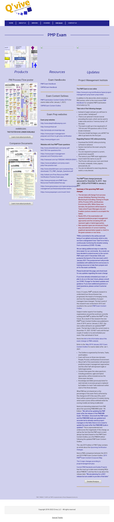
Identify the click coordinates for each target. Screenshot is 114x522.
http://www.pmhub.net (49, 127)
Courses (47, 23)
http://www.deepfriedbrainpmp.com (53, 123)
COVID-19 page (84, 281)
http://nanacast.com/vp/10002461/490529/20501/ (59, 159)
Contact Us (72, 23)
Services (35, 23)
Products (21, 72)
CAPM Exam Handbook (49, 87)
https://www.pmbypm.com (50, 139)
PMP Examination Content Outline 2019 (54, 100)
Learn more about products (21, 137)
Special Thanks (57, 518)
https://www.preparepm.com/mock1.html (55, 192)
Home (11, 23)
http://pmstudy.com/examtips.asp (53, 130)
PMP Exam (59, 23)
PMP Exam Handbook (48, 84)
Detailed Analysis (93, 481)
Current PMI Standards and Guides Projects (92, 467)
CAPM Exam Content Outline (51, 106)
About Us (22, 23)
